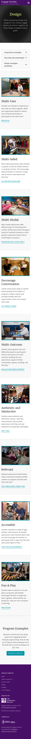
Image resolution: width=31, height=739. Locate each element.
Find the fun (5, 608)
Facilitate (3, 687)
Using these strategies (12, 52)
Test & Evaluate (5, 690)
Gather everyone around (10, 181)
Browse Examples (15, 653)
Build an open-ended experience (12, 369)
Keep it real (5, 431)
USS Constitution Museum (8, 707)
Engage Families (9, 1)
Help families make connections (13, 486)
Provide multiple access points (12, 242)
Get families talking (8, 306)
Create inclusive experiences (11, 547)
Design (3, 684)
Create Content (5, 682)
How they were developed (14, 58)
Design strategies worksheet (11, 64)
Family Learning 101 (7, 679)
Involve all (5, 121)
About (3, 676)
